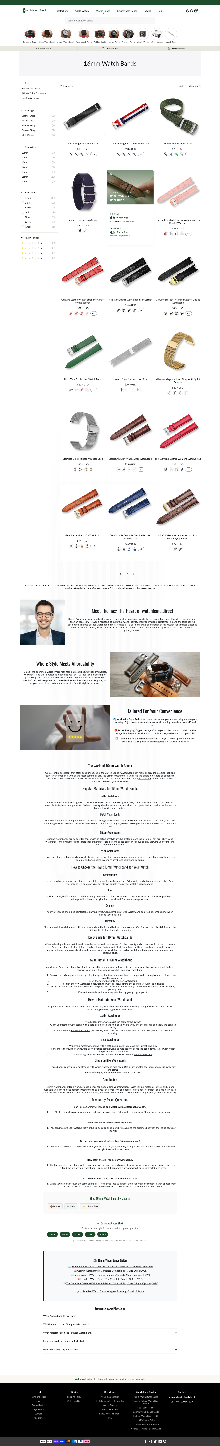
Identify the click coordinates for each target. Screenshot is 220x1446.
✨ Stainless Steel (90, 1206)
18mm (52, 1234)
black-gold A (129, 310)
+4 (141, 310)
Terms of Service (38, 1397)
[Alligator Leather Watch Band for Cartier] (130, 272)
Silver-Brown (175, 549)
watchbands (144, 778)
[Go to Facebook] (145, 1442)
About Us (38, 1418)
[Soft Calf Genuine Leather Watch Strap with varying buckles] (178, 508)
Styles (148, 10)
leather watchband (72, 1024)
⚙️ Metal (71, 1206)
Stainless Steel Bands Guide (146, 1424)
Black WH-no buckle (171, 313)
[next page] (140, 574)
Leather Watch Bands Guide (146, 1416)
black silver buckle (86, 231)
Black (166, 154)
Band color (29, 192)
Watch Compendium (110, 1397)
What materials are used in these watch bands (110, 1332)
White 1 (134, 469)
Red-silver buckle (71, 313)
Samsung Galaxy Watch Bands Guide (146, 1402)
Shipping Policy (74, 1397)
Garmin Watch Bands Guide (146, 1412)
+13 (188, 234)
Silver (133, 390)
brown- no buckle (134, 310)
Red (82, 390)
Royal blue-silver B (171, 234)
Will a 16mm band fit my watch (110, 1316)
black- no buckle (118, 310)
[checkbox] (39, 88)
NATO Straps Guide (146, 1420)
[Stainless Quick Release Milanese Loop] (83, 431)
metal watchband (90, 1045)
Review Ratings (31, 237)
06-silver (82, 154)
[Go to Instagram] (150, 1442)
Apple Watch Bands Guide (146, 1397)
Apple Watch (82, 10)
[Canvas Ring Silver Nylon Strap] (83, 116)
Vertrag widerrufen (83, 1379)
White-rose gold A (182, 234)
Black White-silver (177, 313)
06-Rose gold (129, 154)
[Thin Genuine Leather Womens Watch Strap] (178, 431)
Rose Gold (138, 390)
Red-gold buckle (76, 313)
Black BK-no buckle (166, 313)
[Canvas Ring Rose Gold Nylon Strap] (130, 116)
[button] (190, 86)
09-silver (87, 154)
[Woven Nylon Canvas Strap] (178, 116)
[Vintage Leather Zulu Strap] (83, 193)
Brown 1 (129, 469)
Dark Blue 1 (87, 546)
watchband (116, 805)
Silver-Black (180, 549)
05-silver (76, 154)
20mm (78, 1234)
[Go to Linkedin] (160, 1442)
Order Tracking (74, 1401)
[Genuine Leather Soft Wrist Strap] (83, 508)
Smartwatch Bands (127, 10)
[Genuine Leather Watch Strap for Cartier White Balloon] (83, 272)
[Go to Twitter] (155, 1442)
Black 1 (118, 469)
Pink (76, 390)
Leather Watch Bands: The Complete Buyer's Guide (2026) (112, 1279)
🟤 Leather (55, 1206)
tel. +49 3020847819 (182, 1401)
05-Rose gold (124, 154)
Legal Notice (38, 1409)
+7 (141, 549)
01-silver (71, 154)
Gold (128, 390)
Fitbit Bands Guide (145, 1408)
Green (177, 154)
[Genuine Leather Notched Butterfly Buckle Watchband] (178, 272)
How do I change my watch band (110, 1349)
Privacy (38, 1401)
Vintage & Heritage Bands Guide (146, 1429)
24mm (103, 1234)
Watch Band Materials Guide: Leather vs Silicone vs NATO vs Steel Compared (112, 1266)
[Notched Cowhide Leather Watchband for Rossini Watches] (178, 193)
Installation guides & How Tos (110, 1401)
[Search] (151, 20)
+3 (141, 469)
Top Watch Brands (110, 1409)
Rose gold (170, 393)
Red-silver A (166, 234)
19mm (65, 1234)
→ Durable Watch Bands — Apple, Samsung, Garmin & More (112, 1291)
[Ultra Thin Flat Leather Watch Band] (83, 352)
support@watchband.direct (182, 1397)
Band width (30, 147)
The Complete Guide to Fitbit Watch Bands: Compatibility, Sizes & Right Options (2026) (112, 1283)
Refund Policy (38, 1405)
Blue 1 (182, 469)
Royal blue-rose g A (177, 234)
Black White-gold (182, 313)
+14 (93, 313)
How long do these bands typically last (110, 1341)
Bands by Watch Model (110, 1414)
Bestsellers (62, 10)
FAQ (110, 1418)
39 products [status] (66, 86)
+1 (94, 390)
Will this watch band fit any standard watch (110, 1324)
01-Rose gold (118, 154)
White (182, 154)
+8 (94, 154)
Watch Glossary (110, 1405)
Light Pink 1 (177, 469)
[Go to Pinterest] (164, 1442)
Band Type (29, 110)
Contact (38, 1414)
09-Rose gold (134, 154)
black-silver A (124, 310)
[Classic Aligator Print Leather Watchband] (130, 431)
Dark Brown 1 (124, 469)
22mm (90, 1234)
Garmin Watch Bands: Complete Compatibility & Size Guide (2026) (112, 1270)
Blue (171, 154)
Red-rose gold (82, 313)
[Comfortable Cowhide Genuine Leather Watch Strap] (130, 508)
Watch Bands (103, 10)
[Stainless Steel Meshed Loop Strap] (130, 352)
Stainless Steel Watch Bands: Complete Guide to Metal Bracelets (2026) (112, 1274)
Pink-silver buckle (87, 313)
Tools (161, 10)
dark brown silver (80, 231)
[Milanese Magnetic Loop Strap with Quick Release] (178, 352)
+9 (189, 154)
